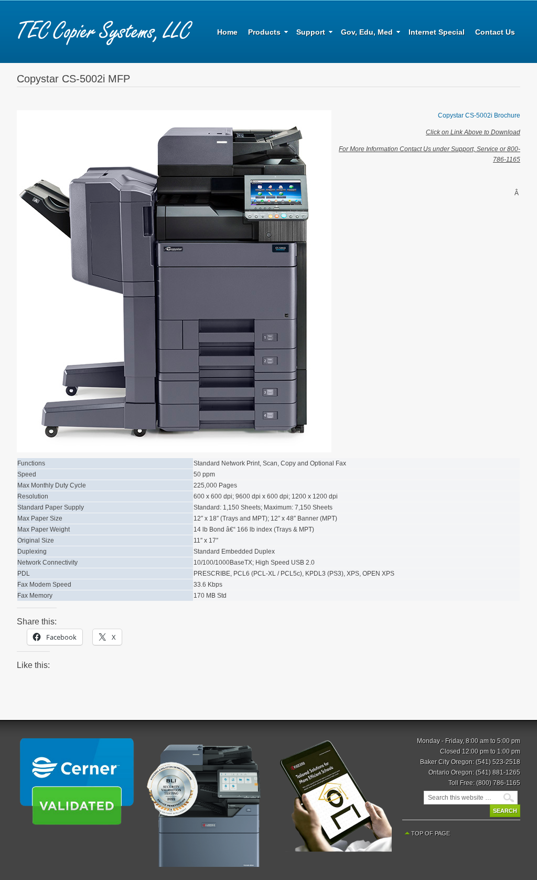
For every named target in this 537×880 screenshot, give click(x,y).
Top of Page (430, 833)
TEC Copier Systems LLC (106, 31)
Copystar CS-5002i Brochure (479, 115)
